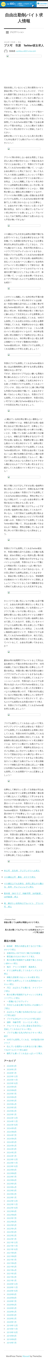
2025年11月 (12, 1079)
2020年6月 (12, 1304)
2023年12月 (12, 1159)
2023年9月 (12, 1169)
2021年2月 (12, 1277)
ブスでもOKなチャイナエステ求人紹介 (24, 1018)
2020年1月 (12, 1322)
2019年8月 (12, 1339)
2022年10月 (12, 1207)
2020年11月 (12, 1287)
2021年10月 (12, 1249)
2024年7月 (12, 1135)
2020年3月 (12, 1315)
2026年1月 (12, 1072)
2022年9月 (12, 1211)
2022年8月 (12, 1214)
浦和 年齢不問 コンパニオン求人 (22, 1022)
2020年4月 (12, 1311)
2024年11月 (12, 1121)
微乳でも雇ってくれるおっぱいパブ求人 (24, 1053)
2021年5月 (12, 1266)
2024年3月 (12, 1149)
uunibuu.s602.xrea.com (26, 51)
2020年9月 (12, 1294)
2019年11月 (12, 1328)
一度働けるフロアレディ (18, 1001)
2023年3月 (12, 1190)
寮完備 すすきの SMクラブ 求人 (21, 956)
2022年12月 (12, 1200)
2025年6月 (12, 1097)
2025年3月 (12, 1107)
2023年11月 (12, 1162)
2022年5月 (12, 1225)
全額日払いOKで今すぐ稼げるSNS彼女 (23, 953)
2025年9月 (12, 1086)
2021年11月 (12, 1245)
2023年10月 (12, 1166)
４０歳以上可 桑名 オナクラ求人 (20, 877)
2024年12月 (12, 1117)
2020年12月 (12, 1283)
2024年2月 (12, 1152)
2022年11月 (12, 1204)
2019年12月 (12, 1325)
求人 (19, 42)
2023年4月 (12, 1187)
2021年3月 (12, 1273)
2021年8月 (12, 1256)
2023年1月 (12, 1197)
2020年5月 (12, 1308)
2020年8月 (12, 1297)
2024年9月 (12, 1128)
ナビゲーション (17, 32)
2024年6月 (12, 1138)
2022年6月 (12, 1221)
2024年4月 (12, 1145)
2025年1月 (12, 1114)
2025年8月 (12, 1090)
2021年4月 (12, 1270)
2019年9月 (12, 1335)
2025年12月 (12, 1076)
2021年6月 (12, 1263)
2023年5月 (12, 1183)
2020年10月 (12, 1290)
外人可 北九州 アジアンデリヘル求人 (22, 870)
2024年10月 (12, 1124)
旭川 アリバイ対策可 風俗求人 (21, 966)
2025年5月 (12, 1100)
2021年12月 (12, 1242)
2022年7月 (12, 1218)
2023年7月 (12, 1176)
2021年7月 (12, 1259)
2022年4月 (12, 1228)
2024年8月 (12, 1131)
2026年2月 (12, 1069)
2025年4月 (12, 1104)
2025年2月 (12, 1110)
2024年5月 (12, 1142)
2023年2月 (12, 1193)
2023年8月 (12, 1173)
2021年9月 (12, 1252)
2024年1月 (12, 1155)
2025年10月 (12, 1083)
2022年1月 (12, 1238)
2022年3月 (12, 1232)
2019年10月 (12, 1332)
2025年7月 (12, 1093)
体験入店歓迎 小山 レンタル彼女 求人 (23, 977)
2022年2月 (12, 1235)
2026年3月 (12, 1065)
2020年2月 (12, 1318)
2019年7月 (12, 1342)
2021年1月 (12, 1280)
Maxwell (26, 1356)
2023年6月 (12, 1180)
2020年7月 (12, 1301)
